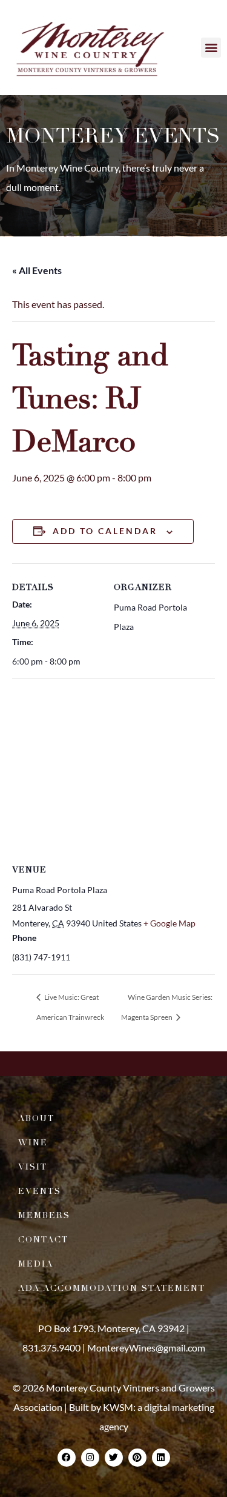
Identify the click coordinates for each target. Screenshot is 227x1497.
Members (44, 1215)
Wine (33, 1142)
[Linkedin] (161, 1457)
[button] (211, 48)
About (36, 1118)
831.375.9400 (51, 1347)
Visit (32, 1167)
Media (35, 1264)
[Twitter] (114, 1457)
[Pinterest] (137, 1457)
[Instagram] (90, 1457)
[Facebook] (67, 1457)
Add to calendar (105, 531)
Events (39, 1191)
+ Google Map (169, 923)
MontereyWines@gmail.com (146, 1347)
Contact (43, 1239)
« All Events (37, 270)
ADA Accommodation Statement (111, 1288)
